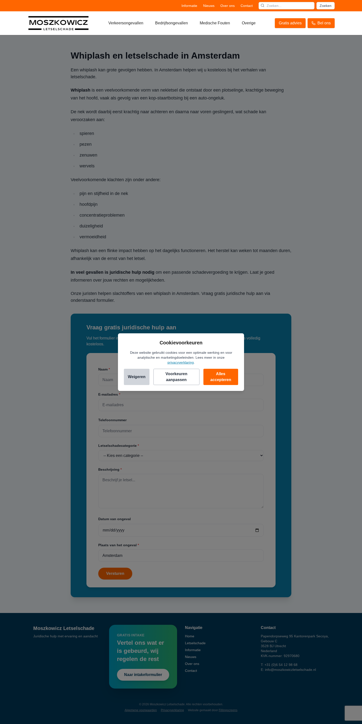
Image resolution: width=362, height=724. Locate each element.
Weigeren (137, 377)
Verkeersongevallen (125, 23)
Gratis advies (290, 23)
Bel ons (324, 23)
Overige (249, 23)
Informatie (189, 6)
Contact (247, 6)
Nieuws (208, 6)
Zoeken (325, 6)
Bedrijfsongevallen (171, 23)
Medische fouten (215, 23)
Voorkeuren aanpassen (176, 377)
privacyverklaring (180, 362)
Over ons (227, 6)
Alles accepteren (220, 377)
